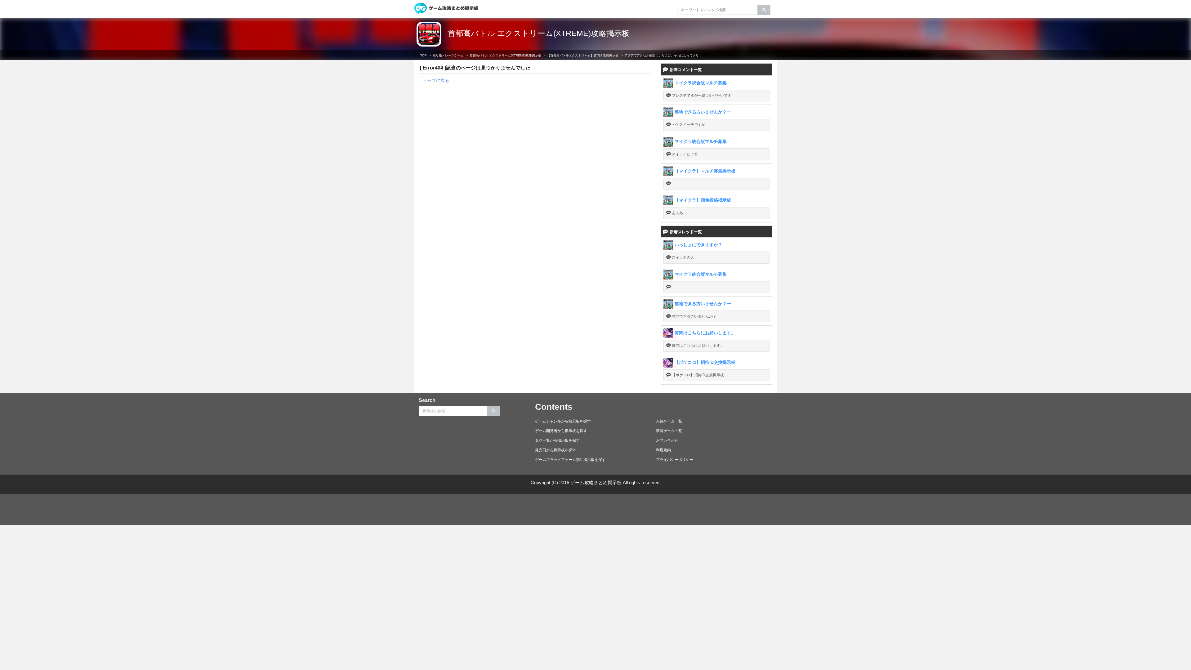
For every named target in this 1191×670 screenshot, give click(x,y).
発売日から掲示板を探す (555, 450)
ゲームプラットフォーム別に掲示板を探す (570, 460)
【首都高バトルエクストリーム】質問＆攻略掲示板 (582, 55)
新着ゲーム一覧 (669, 431)
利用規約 (663, 450)
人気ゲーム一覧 (669, 421)
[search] (764, 10)
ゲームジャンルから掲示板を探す (563, 421)
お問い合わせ (667, 440)
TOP (423, 55)
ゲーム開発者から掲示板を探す (561, 431)
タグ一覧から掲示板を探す (557, 440)
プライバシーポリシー (674, 460)
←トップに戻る (434, 80)
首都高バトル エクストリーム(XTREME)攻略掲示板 (539, 33)
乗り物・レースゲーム (448, 55)
